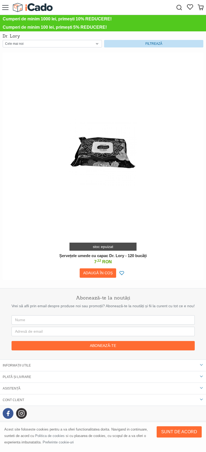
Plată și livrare (17, 377)
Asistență (11, 388)
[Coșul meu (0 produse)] (200, 7)
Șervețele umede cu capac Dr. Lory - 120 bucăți (103, 255)
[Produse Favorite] (190, 7)
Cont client (13, 400)
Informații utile (17, 365)
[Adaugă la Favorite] (122, 273)
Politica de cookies (50, 436)
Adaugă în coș (98, 273)
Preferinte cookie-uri (58, 442)
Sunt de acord (179, 431)
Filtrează (153, 44)
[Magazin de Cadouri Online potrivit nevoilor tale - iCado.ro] (33, 7)
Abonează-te (103, 345)
